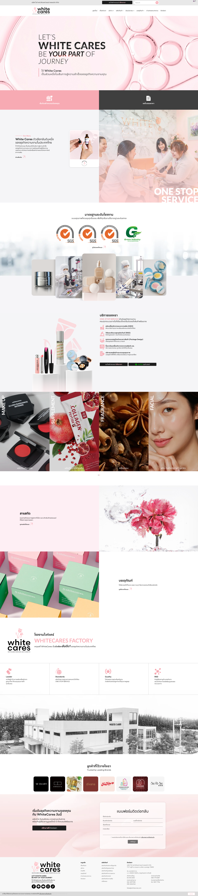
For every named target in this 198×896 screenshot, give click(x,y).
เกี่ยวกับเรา (103, 10)
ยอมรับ (191, 894)
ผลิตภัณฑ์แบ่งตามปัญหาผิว (109, 865)
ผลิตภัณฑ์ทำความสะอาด (108, 873)
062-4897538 (131, 882)
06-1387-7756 (155, 882)
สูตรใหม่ (95, 10)
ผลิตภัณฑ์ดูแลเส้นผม (107, 871)
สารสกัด (83, 871)
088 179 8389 (155, 878)
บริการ (82, 868)
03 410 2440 (131, 878)
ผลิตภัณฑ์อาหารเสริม (107, 879)
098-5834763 (131, 884)
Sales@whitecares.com (134, 888)
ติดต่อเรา (163, 10)
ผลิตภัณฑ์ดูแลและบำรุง (108, 868)
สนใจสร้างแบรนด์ (117, 2)
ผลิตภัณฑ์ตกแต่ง (106, 876)
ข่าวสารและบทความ (152, 10)
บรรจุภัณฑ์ (83, 873)
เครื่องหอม (104, 881)
